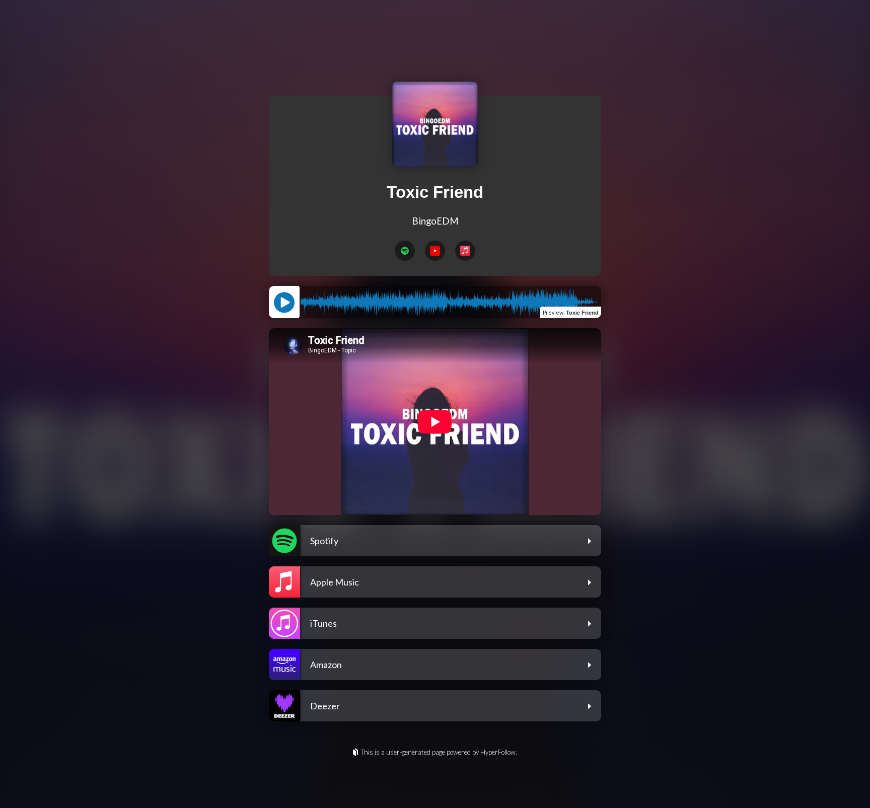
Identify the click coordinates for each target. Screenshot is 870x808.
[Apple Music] (465, 251)
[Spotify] (405, 251)
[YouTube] (435, 251)
